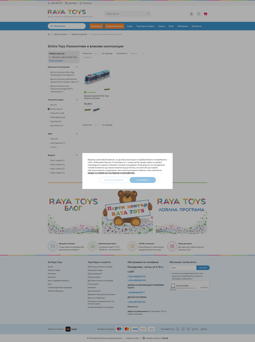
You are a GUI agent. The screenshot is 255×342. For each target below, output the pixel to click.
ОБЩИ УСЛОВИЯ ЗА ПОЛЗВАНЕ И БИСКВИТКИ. (111, 173)
